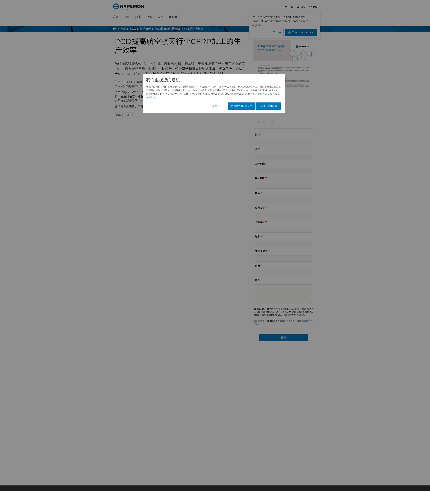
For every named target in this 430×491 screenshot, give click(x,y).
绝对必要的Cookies (241, 106)
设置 (214, 106)
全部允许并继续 (269, 106)
